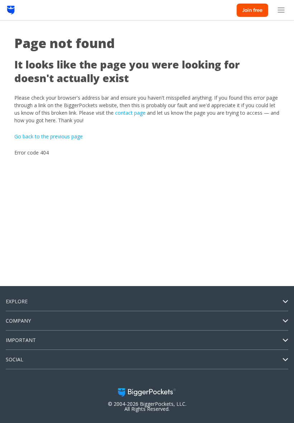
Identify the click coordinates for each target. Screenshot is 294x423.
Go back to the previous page (48, 136)
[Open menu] (281, 10)
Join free (252, 10)
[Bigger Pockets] (11, 10)
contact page (130, 112)
